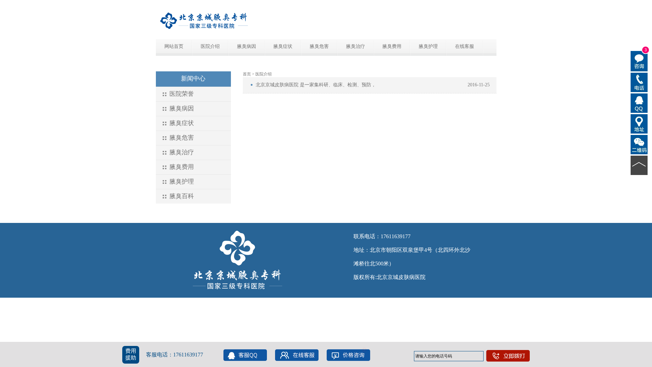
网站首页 (173, 46)
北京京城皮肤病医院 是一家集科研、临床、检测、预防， (316, 84)
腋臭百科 (181, 196)
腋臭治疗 (355, 46)
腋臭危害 (319, 46)
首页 (247, 74)
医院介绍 (210, 46)
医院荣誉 (181, 93)
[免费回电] (639, 82)
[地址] (639, 123)
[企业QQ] (639, 102)
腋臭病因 (246, 46)
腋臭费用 (391, 46)
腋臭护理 (428, 46)
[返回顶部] (639, 165)
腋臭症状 (282, 46)
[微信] (639, 144)
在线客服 (464, 46)
